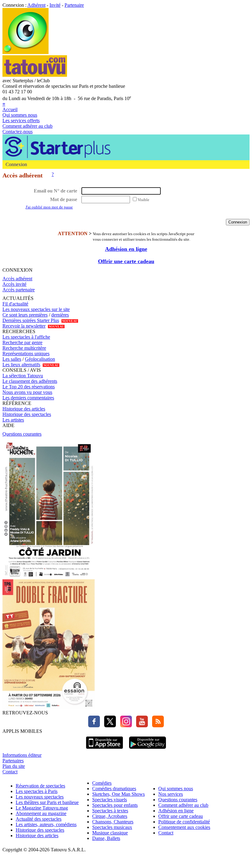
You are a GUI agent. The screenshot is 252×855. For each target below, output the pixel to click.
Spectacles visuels (109, 799)
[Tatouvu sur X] (108, 725)
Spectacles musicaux (112, 827)
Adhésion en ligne (126, 249)
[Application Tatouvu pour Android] (147, 749)
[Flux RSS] (156, 725)
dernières (60, 314)
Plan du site (13, 766)
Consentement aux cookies (184, 827)
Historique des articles (23, 408)
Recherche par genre (22, 342)
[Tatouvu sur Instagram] (124, 725)
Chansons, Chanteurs (112, 821)
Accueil (10, 109)
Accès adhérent (17, 278)
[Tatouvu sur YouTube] (140, 725)
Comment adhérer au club (27, 126)
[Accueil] (25, 52)
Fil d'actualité (15, 303)
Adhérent (36, 5)
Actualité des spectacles (38, 819)
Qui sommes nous (19, 115)
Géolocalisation (40, 359)
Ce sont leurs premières (25, 314)
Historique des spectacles (26, 414)
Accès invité (14, 284)
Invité (55, 5)
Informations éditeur (21, 755)
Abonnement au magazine (41, 813)
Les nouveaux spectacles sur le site (36, 309)
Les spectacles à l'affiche (26, 337)
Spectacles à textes (110, 810)
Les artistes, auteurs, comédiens (46, 824)
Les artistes (13, 419)
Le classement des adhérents (29, 381)
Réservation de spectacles (40, 785)
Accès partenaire (18, 289)
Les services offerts (21, 120)
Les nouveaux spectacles (40, 796)
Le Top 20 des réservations (28, 386)
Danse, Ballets (106, 838)
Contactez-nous (17, 131)
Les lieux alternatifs (21, 364)
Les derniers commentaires (28, 397)
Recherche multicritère (24, 348)
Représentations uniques (25, 353)
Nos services (170, 794)
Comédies (102, 783)
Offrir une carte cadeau (126, 261)
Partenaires (13, 760)
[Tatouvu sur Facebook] (94, 725)
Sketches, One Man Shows (118, 794)
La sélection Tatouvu (22, 375)
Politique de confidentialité (184, 821)
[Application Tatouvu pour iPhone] (104, 749)
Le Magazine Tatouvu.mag (42, 807)
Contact (10, 771)
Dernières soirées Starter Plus (30, 320)
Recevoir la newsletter (23, 325)
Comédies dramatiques (114, 788)
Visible (143, 199)
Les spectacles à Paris (36, 791)
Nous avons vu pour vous (27, 392)
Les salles (11, 359)
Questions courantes (21, 434)
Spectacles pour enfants (115, 805)
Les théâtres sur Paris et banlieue (47, 802)
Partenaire (74, 5)
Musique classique (110, 832)
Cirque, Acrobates (109, 816)
